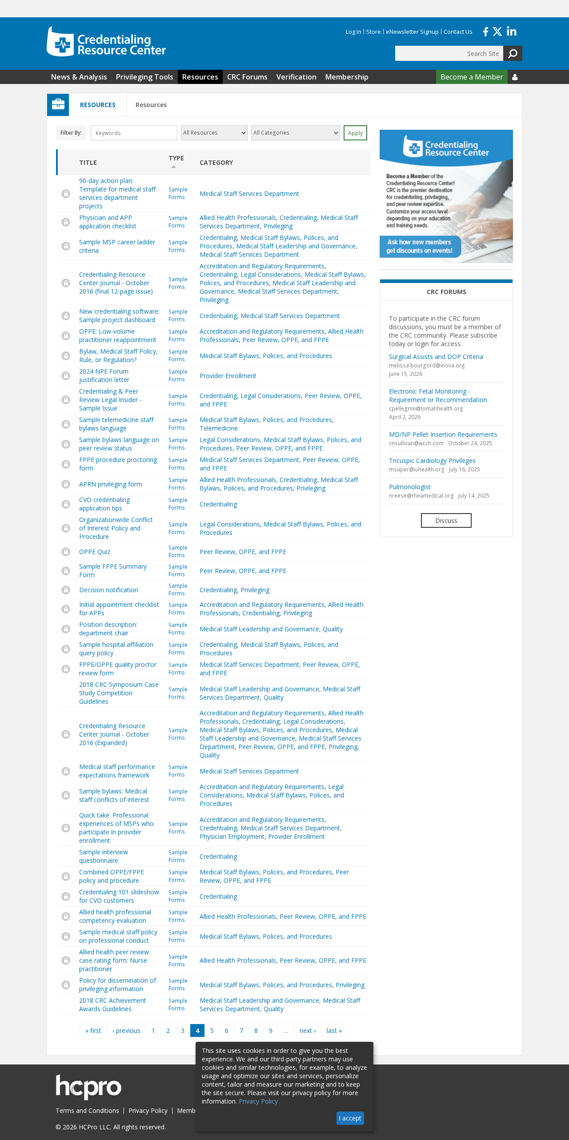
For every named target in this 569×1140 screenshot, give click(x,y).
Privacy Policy (148, 1110)
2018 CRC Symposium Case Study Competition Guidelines (119, 693)
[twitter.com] (497, 30)
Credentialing (298, 217)
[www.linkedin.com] (511, 30)
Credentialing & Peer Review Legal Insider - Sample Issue (110, 399)
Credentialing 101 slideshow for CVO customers (119, 896)
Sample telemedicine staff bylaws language (116, 423)
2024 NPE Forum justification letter (104, 375)
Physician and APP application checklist (107, 221)
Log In (353, 31)
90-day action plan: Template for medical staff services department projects (117, 193)
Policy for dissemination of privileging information (117, 984)
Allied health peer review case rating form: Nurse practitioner (114, 960)
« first (93, 1030)
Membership (347, 77)
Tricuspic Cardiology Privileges (432, 460)
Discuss (446, 520)
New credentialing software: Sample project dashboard (119, 315)
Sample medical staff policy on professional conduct (118, 936)
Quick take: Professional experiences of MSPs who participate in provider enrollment (116, 828)
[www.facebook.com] (486, 30)
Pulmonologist (410, 486)
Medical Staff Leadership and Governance (296, 246)
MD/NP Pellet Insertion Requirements (443, 434)
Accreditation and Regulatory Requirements (262, 266)
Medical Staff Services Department (249, 193)
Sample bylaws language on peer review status (119, 443)
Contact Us (458, 31)
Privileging (278, 226)
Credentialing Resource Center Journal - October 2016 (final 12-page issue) (116, 282)
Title (88, 162)
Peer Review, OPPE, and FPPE (285, 339)
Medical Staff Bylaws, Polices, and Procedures (266, 355)
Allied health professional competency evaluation (115, 916)
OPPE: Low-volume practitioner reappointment (117, 335)
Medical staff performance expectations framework (117, 770)
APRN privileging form (110, 484)
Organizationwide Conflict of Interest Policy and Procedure (116, 528)
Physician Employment (232, 836)
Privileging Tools (144, 77)
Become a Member (472, 77)
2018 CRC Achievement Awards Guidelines (112, 1004)
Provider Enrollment (228, 375)
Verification (296, 77)
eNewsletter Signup (412, 31)
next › (308, 1030)
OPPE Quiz (94, 551)
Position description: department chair (108, 628)
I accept (350, 1118)
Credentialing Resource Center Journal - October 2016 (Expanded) (114, 734)
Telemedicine (219, 428)
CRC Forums (247, 77)
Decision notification (108, 590)
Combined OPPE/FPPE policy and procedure (111, 876)
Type (176, 158)
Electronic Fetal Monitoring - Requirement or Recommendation (438, 395)
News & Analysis (79, 77)
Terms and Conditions (87, 1110)
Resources (200, 77)
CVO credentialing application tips (104, 503)
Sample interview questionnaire (103, 856)
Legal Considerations (270, 274)
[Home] (106, 41)
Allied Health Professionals (238, 217)
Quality (333, 629)
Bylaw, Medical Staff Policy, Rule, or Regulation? (118, 355)
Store (373, 31)
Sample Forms (178, 193)
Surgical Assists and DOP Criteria (436, 356)
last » (334, 1030)
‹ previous (126, 1030)
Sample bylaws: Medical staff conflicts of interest (114, 795)
